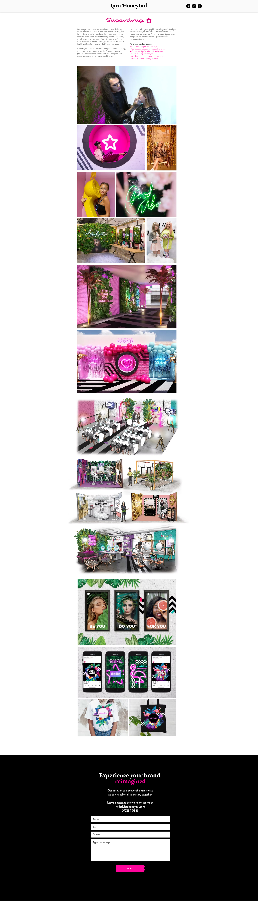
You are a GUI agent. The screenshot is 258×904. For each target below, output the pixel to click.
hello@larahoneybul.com (130, 806)
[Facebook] (200, 6)
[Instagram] (188, 6)
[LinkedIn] (194, 6)
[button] (172, 120)
